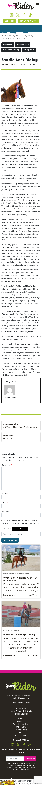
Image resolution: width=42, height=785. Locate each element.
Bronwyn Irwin (9, 655)
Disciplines (7, 44)
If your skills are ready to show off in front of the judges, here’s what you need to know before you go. (21, 587)
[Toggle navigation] (37, 3)
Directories (21, 705)
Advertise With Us (21, 724)
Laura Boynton (9, 595)
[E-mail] (5, 402)
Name (4, 493)
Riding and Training (18, 35)
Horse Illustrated (21, 714)
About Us (21, 718)
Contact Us (21, 721)
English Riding (23, 44)
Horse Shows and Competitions (16, 573)
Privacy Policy (21, 730)
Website (5, 512)
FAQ (21, 732)
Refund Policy (21, 735)
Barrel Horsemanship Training (19, 634)
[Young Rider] (21, 6)
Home (4, 35)
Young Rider (29, 50)
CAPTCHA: (6, 528)
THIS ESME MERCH (28, 21)
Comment (6, 465)
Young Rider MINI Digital (21, 711)
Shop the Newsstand (21, 703)
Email (4, 503)
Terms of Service (21, 727)
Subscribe (9, 21)
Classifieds (21, 708)
